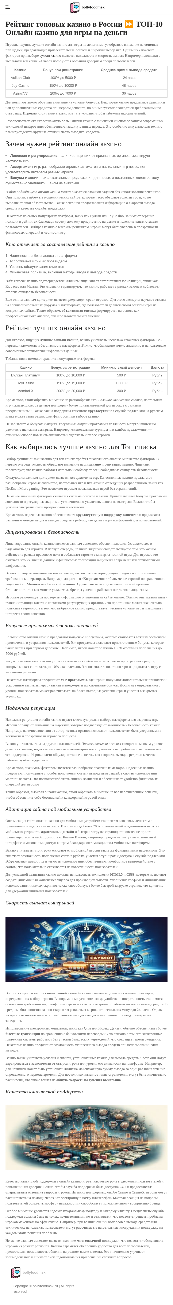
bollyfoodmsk (93, 7)
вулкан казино (50, 56)
